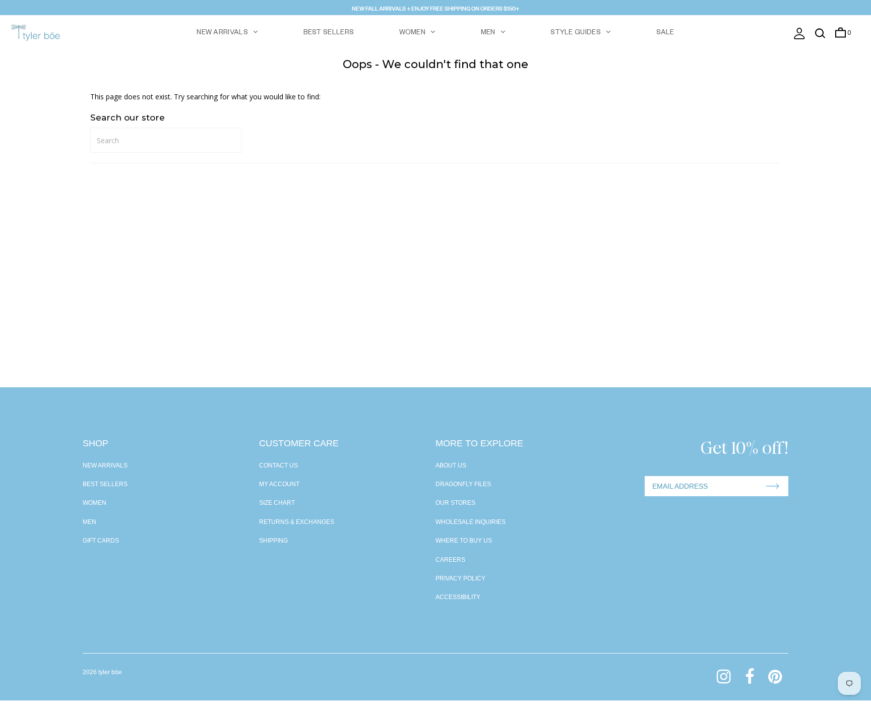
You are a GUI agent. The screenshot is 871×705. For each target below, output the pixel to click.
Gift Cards (101, 540)
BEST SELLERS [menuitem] (328, 33)
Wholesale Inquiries (471, 521)
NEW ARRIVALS (222, 33)
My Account (279, 484)
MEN (488, 33)
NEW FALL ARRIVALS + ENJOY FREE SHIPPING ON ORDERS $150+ (435, 8)
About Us (451, 465)
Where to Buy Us (464, 540)
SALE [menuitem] (665, 33)
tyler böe (110, 672)
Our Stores (455, 502)
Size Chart (277, 502)
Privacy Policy (460, 578)
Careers (450, 559)
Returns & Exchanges (296, 521)
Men (89, 521)
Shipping (273, 540)
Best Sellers (105, 484)
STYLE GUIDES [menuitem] (575, 33)
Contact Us (278, 465)
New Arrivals (105, 465)
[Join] (772, 486)
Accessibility (458, 597)
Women (94, 502)
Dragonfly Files (463, 484)
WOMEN (412, 33)
